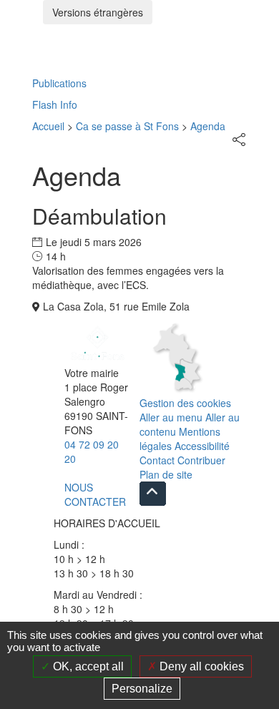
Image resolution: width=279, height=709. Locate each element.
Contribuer (201, 460)
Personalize (142, 689)
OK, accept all (87, 666)
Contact (157, 460)
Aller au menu (171, 417)
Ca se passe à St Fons (127, 126)
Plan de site (166, 474)
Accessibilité (202, 446)
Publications (59, 83)
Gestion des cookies (185, 403)
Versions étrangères (97, 12)
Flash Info (54, 104)
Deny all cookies (200, 666)
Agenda (207, 126)
